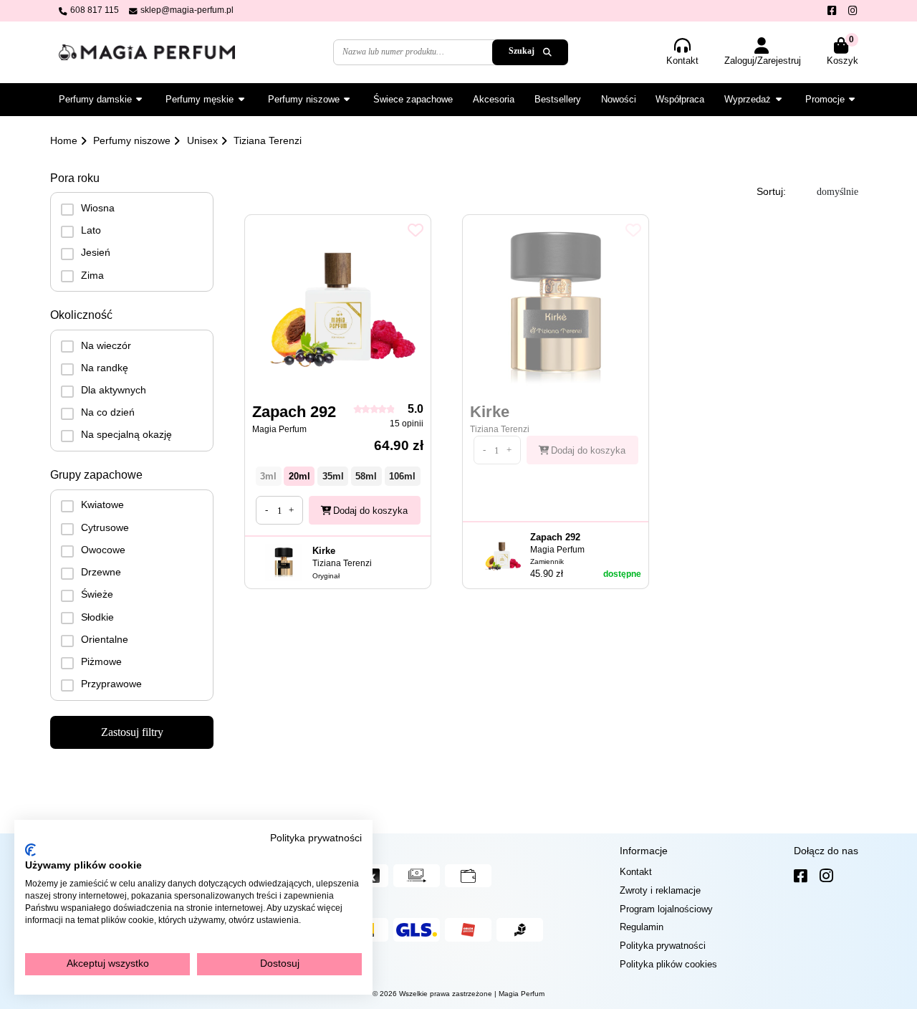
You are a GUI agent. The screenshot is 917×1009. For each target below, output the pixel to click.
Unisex (202, 140)
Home (63, 140)
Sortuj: (771, 191)
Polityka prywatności (316, 838)
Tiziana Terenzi (268, 140)
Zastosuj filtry (132, 732)
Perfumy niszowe (132, 140)
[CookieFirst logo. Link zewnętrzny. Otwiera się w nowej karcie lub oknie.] (30, 849)
